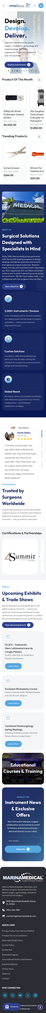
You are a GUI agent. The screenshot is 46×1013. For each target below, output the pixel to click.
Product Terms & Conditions (14, 935)
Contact (5, 978)
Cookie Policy (8, 945)
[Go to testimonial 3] (41, 454)
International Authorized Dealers (17, 959)
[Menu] (4, 6)
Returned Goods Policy (12, 940)
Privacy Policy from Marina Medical (18, 931)
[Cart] (41, 5)
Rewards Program (10, 954)
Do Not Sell (7, 950)
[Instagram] (13, 995)
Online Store (8, 969)
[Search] (35, 5)
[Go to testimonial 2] (41, 444)
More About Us (11, 286)
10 (34, 71)
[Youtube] (20, 995)
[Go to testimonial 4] (41, 464)
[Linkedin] (35, 995)
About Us (6, 973)
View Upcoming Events (15, 625)
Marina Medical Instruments (25, 1005)
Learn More (13, 666)
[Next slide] (39, 80)
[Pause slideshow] (8, 71)
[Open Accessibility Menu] (40, 1007)
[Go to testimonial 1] (41, 434)
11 (36, 71)
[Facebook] (5, 995)
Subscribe (20, 849)
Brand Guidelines (10, 964)
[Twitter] (28, 995)
